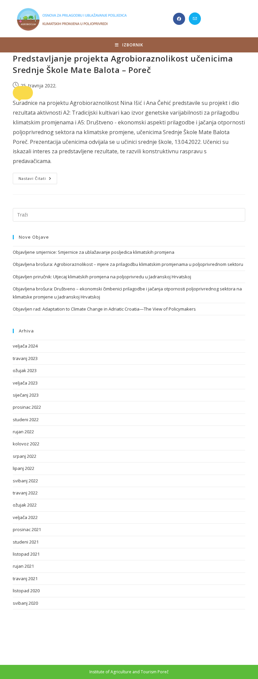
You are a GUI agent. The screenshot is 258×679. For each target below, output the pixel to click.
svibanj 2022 (25, 481)
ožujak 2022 (25, 505)
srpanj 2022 (24, 456)
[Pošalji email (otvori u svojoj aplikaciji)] (195, 18)
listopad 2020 (26, 591)
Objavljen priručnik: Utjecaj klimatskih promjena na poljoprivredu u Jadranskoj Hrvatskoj (102, 277)
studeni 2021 (26, 542)
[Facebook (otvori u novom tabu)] (179, 19)
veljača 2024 (25, 346)
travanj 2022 (25, 493)
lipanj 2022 (23, 468)
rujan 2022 (23, 432)
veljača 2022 (25, 517)
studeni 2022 (26, 419)
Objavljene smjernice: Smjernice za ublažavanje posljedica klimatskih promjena (93, 252)
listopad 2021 (26, 554)
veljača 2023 (25, 383)
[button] (23, 92)
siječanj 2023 (26, 395)
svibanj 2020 (25, 603)
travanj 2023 (25, 358)
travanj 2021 (25, 578)
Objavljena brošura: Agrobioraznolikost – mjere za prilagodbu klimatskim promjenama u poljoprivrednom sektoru (128, 264)
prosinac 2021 (27, 529)
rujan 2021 (23, 566)
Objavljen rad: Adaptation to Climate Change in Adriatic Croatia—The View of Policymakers (104, 309)
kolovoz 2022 (26, 444)
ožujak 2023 (25, 370)
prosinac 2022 (27, 407)
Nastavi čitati (37, 179)
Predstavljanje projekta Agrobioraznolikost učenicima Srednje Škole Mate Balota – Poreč (123, 64)
